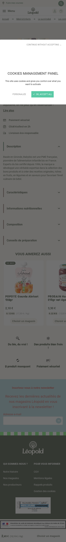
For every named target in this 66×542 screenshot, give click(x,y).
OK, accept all (44, 94)
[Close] (33, 271)
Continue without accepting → (44, 44)
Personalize (19, 94)
